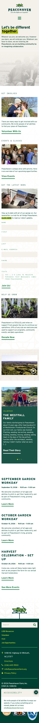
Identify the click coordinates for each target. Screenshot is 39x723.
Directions (8, 661)
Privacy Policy (10, 673)
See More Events (10, 587)
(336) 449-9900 (11, 665)
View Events (8, 176)
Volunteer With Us (11, 131)
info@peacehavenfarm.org (15, 669)
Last (4, 244)
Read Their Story (12, 450)
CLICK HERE (6, 218)
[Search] (34, 625)
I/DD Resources (8, 631)
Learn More (8, 504)
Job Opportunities (8, 643)
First (4, 232)
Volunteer (5, 635)
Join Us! (6, 285)
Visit (3, 639)
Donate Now (8, 337)
